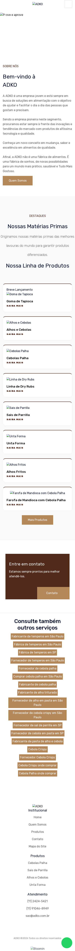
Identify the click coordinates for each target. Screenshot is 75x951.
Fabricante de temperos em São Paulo (37, 636)
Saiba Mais (15, 305)
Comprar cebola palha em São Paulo (37, 676)
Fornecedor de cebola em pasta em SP (37, 733)
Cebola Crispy (37, 749)
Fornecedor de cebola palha (37, 668)
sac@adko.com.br (38, 915)
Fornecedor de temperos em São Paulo (37, 660)
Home (38, 817)
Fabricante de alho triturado (37, 692)
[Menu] (68, 4)
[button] (5, 15)
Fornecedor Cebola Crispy (37, 757)
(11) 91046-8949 (37, 908)
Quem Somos (18, 180)
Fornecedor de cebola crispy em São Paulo (37, 715)
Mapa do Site (37, 846)
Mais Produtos (37, 520)
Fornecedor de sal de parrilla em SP (38, 725)
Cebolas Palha (37, 863)
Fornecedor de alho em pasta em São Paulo (37, 703)
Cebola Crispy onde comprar (37, 765)
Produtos (37, 832)
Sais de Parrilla (37, 870)
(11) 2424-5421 (37, 901)
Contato (52, 593)
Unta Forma (37, 885)
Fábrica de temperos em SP (37, 652)
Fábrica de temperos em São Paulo (37, 644)
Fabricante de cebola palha (37, 684)
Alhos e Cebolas (37, 877)
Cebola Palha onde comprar (37, 773)
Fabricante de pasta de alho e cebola (38, 741)
